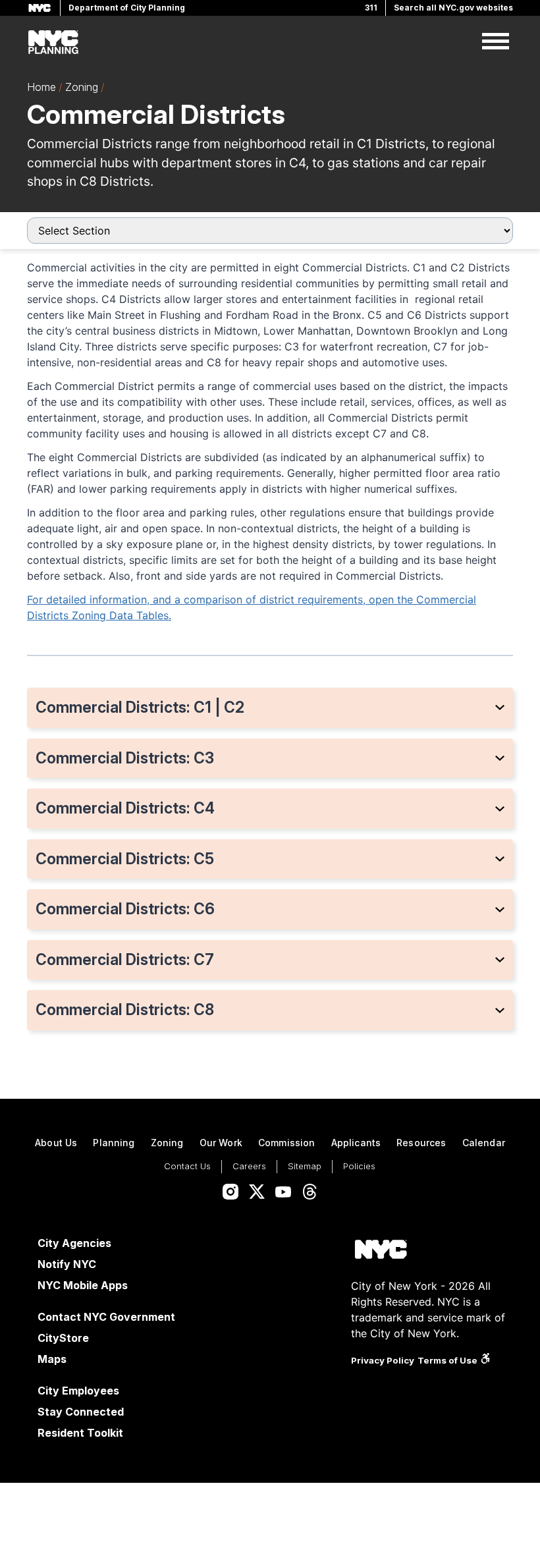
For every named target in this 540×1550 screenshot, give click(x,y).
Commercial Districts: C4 (125, 808)
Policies (359, 1166)
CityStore (63, 1337)
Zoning (81, 87)
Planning (113, 1142)
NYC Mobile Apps (83, 1285)
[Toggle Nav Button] (495, 42)
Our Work (221, 1142)
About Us (56, 1142)
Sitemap (304, 1166)
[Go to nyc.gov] (380, 1251)
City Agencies (74, 1243)
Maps (52, 1359)
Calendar (483, 1142)
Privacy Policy (382, 1360)
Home (41, 87)
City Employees (78, 1390)
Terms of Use (447, 1360)
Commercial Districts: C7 (125, 960)
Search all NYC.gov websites (453, 8)
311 (371, 8)
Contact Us (187, 1166)
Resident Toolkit (80, 1432)
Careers (249, 1166)
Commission (286, 1142)
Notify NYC (67, 1264)
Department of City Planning (126, 8)
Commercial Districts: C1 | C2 (140, 707)
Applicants (356, 1142)
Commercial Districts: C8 (125, 1010)
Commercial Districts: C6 (125, 909)
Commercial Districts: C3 (125, 758)
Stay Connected (81, 1411)
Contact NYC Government (106, 1316)
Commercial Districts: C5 (125, 859)
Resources (421, 1142)
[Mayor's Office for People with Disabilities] (485, 1360)
